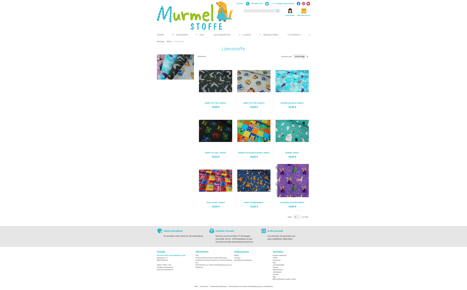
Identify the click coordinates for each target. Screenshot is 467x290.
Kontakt (240, 3)
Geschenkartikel (278, 265)
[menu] (233, 34)
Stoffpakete (277, 272)
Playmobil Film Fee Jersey (292, 203)
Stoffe (169, 41)
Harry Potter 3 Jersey (215, 103)
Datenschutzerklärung (218, 286)
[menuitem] (165, 34)
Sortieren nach (286, 56)
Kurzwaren (276, 260)
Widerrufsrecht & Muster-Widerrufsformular (211, 258)
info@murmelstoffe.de (165, 267)
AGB (195, 286)
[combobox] (259, 11)
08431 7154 (167, 265)
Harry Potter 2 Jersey (254, 103)
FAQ (197, 255)
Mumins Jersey (292, 153)
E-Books (275, 267)
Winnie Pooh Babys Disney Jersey (254, 153)
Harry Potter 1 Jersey (215, 153)
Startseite (160, 41)
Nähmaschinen (278, 269)
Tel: (257, 3)
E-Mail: (282, 3)
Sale (274, 262)
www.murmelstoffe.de (165, 269)
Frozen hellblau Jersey (292, 103)
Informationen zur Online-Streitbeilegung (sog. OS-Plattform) (251, 286)
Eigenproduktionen (280, 255)
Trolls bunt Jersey (215, 203)
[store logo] (195, 15)
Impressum (204, 286)
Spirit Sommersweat (254, 203)
